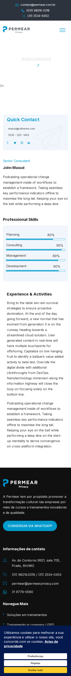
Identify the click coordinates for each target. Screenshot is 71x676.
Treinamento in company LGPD (30, 625)
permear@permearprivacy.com (35, 583)
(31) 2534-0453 (38, 16)
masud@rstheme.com (21, 128)
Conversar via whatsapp (30, 526)
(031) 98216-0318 (38, 10)
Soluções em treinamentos (27, 615)
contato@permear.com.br (38, 5)
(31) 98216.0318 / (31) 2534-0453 (36, 575)
